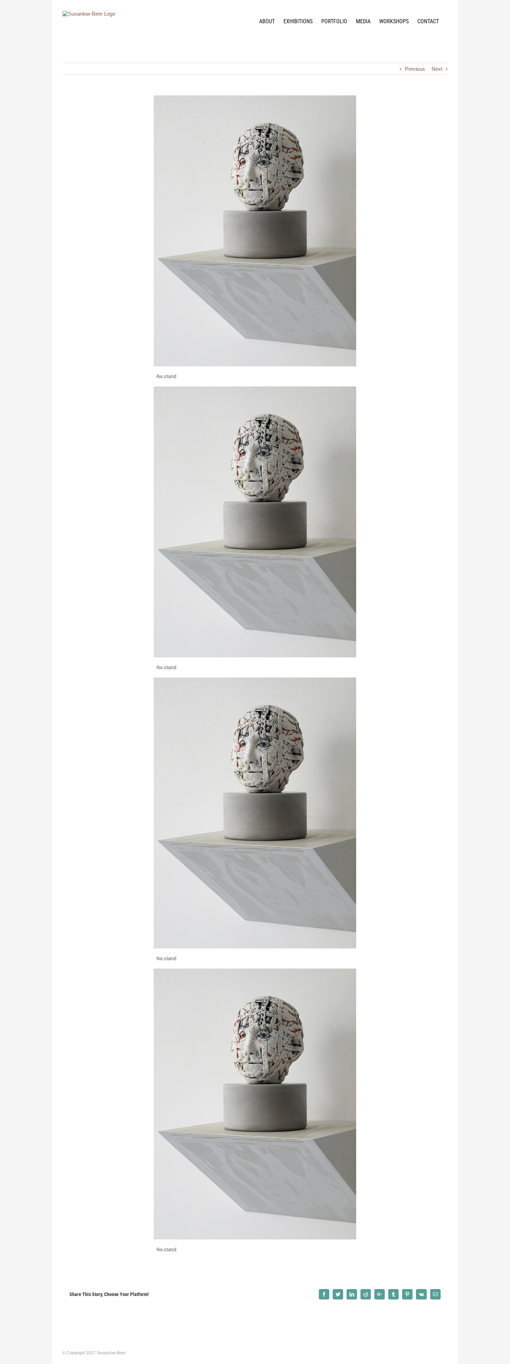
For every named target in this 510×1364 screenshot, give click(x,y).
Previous (415, 69)
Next (437, 69)
